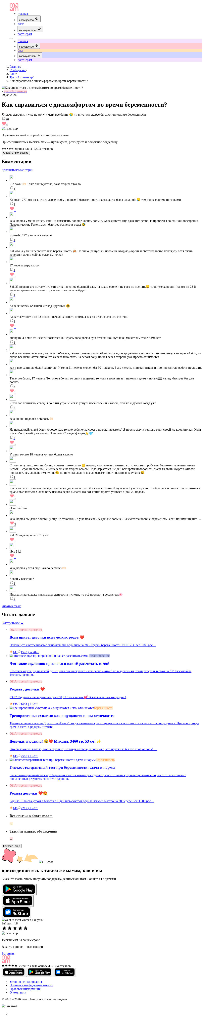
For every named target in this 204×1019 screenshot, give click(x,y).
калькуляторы (28, 30)
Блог (13, 73)
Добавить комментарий (17, 170)
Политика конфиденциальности (31, 985)
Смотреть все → (13, 623)
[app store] (18, 901)
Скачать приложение (15, 152)
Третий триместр (21, 77)
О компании (18, 992)
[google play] (19, 889)
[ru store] (16, 912)
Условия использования (26, 981)
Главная (15, 66)
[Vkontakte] (12, 1014)
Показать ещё (11, 845)
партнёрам (25, 34)
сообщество (26, 20)
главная (23, 13)
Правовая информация (25, 989)
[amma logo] (14, 10)
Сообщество (18, 70)
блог (21, 23)
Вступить (8, 953)
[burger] (11, 38)
